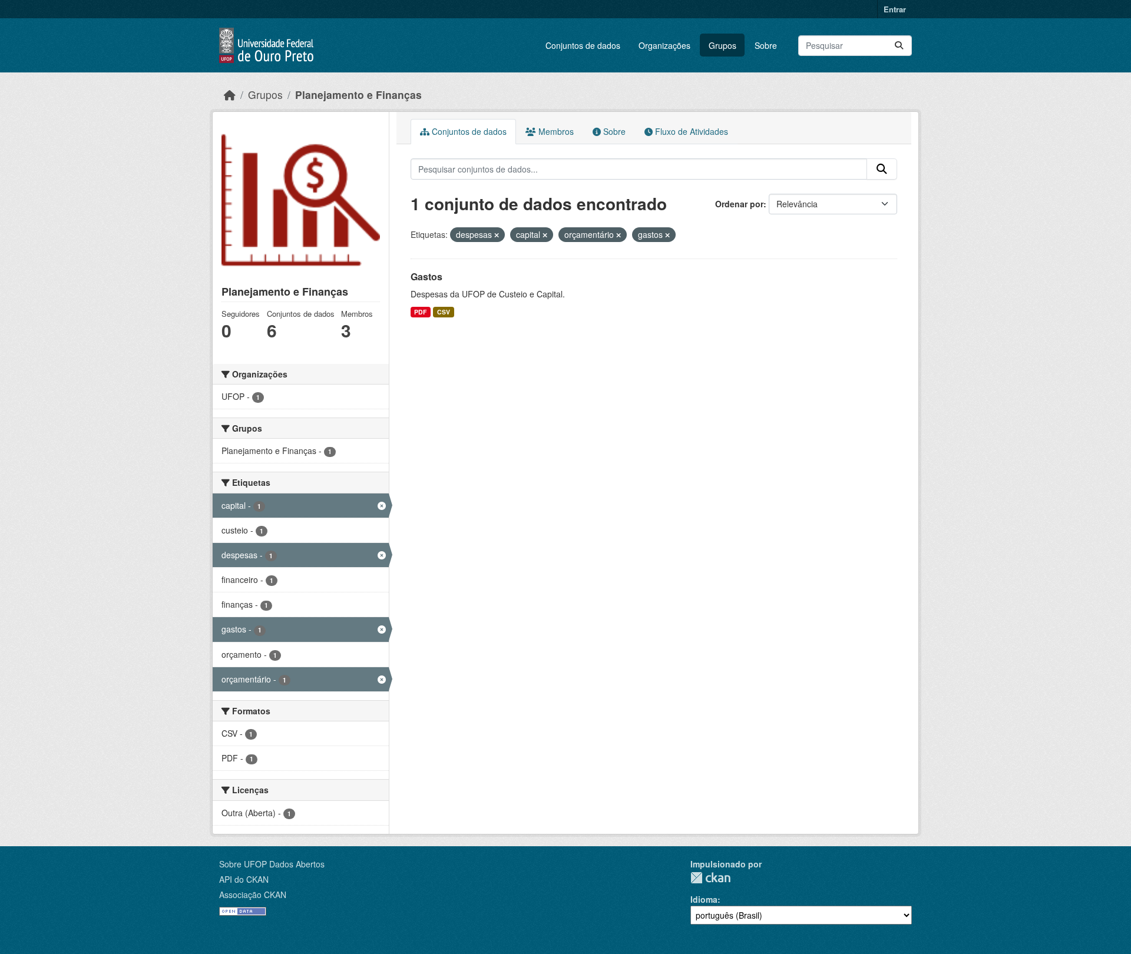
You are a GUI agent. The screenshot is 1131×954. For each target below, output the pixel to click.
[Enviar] (899, 45)
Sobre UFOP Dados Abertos (272, 864)
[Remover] (496, 235)
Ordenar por (739, 204)
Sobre (766, 45)
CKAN (710, 878)
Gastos (426, 276)
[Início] (230, 94)
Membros (555, 131)
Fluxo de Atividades (690, 131)
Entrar (895, 9)
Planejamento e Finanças (358, 94)
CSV (443, 311)
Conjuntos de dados (582, 45)
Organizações (664, 45)
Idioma (703, 899)
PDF (420, 311)
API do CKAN (244, 879)
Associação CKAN (252, 894)
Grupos (722, 45)
